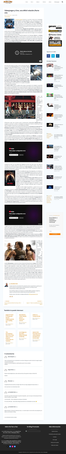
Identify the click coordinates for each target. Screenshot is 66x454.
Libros (50, 2)
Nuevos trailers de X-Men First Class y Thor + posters (13, 303)
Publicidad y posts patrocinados (55, 434)
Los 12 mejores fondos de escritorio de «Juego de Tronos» (58, 136)
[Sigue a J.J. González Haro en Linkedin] (12, 296)
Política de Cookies (54, 445)
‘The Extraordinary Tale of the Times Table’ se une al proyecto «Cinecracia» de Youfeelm (10, 337)
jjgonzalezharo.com (34, 294)
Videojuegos (56, 2)
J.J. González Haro (8, 15)
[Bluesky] (15, 446)
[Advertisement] (55, 15)
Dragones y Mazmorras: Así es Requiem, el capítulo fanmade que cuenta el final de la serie (58, 77)
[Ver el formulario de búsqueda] (62, 2)
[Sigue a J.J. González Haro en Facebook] (10, 296)
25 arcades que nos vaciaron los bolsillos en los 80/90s (58, 86)
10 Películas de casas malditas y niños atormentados (58, 188)
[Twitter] (53, 56)
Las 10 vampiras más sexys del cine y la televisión (58, 157)
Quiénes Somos (55, 431)
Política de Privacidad (55, 442)
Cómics (44, 2)
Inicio (27, 2)
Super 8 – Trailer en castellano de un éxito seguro (34, 303)
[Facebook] (10, 446)
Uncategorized (7, 16)
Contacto (54, 436)
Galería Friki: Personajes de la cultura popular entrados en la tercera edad (36, 335)
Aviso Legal (55, 439)
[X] (8, 446)
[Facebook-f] (48, 56)
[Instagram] (57, 56)
